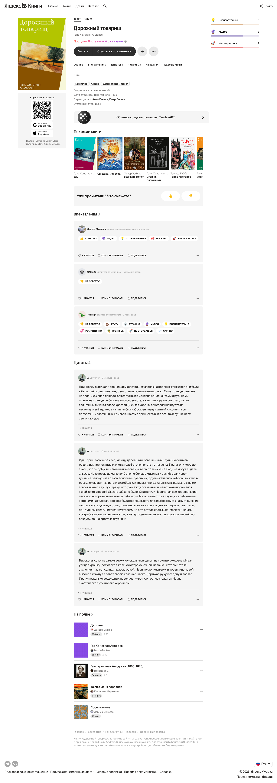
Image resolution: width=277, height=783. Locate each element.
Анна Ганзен (100, 99)
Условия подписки (109, 772)
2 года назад (129, 314)
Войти (269, 6)
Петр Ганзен (117, 99)
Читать (83, 51)
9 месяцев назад (110, 378)
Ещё (77, 75)
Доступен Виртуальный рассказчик (98, 41)
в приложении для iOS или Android (94, 741)
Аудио (67, 6)
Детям (80, 6)
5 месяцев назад (132, 272)
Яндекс (267, 776)
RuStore (30, 141)
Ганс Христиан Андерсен (89, 34)
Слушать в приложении (114, 51)
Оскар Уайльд (132, 173)
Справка (165, 772)
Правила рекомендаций (140, 772)
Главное (53, 6)
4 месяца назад (141, 229)
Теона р (91, 314)
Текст (77, 18)
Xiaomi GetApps (52, 144)
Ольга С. (91, 272)
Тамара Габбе (179, 173)
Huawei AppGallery (33, 144)
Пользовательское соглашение (26, 772)
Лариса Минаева (96, 229)
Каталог (93, 6)
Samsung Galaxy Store (47, 141)
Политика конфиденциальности (72, 772)
